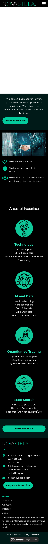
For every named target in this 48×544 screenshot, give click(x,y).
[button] (4, 450)
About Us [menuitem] (7, 500)
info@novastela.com (19, 477)
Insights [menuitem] (6, 508)
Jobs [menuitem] (5, 512)
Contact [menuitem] (7, 504)
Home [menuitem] (5, 496)
